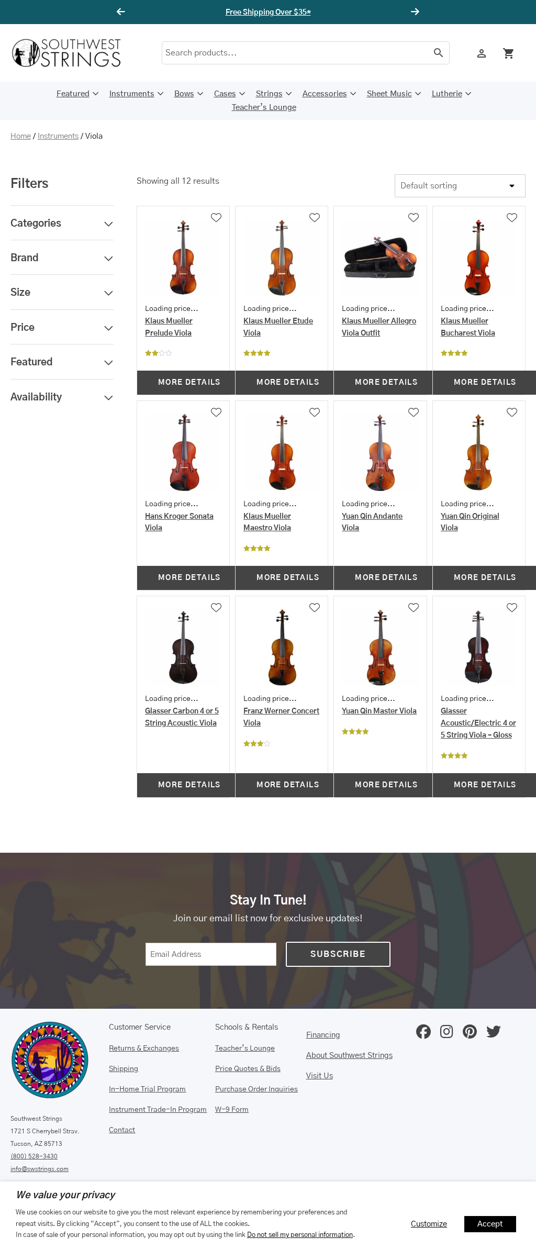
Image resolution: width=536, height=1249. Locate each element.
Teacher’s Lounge (264, 107)
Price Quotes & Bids (248, 1069)
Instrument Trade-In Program (158, 1109)
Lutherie (447, 94)
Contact (122, 1130)
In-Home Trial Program (147, 1089)
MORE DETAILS (189, 382)
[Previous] (122, 12)
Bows (184, 94)
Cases (225, 94)
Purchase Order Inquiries (256, 1089)
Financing (323, 1035)
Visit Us (319, 1076)
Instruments (131, 94)
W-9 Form (232, 1109)
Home (20, 136)
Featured (73, 94)
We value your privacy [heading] (65, 1195)
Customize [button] (429, 1224)
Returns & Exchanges (144, 1048)
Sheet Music (389, 94)
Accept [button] (490, 1224)
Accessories (325, 94)
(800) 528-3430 (34, 1156)
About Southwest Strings (349, 1056)
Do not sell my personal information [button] (300, 1235)
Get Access (299, 12)
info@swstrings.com (39, 1169)
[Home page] (73, 53)
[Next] (413, 12)
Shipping (123, 1069)
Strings (269, 94)
